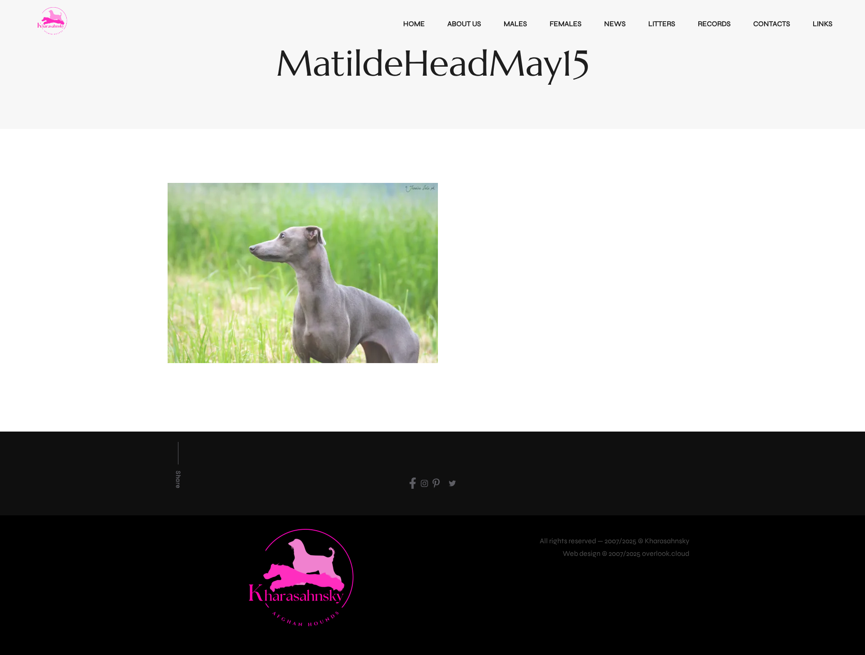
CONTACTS (771, 23)
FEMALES (566, 23)
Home (414, 23)
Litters (661, 23)
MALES (515, 23)
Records (714, 23)
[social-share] (412, 483)
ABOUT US (464, 23)
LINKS (823, 23)
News (615, 23)
